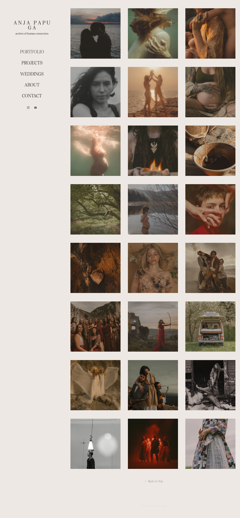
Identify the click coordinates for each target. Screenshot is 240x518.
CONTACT (32, 95)
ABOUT (32, 85)
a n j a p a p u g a (32, 25)
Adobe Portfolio (159, 505)
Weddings (32, 74)
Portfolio (32, 51)
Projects (32, 62)
